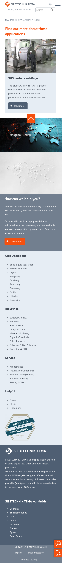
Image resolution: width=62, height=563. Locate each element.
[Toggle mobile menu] (58, 4)
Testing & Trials (18, 382)
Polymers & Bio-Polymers (23, 345)
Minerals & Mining (19, 333)
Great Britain (16, 536)
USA (12, 516)
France (13, 528)
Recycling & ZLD (18, 348)
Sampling (15, 276)
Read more (19, 105)
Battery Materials (18, 317)
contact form (16, 241)
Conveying (15, 299)
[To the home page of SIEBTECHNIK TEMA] (20, 3)
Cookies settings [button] (29, 559)
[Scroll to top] (31, 118)
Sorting (13, 292)
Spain (13, 532)
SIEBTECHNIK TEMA (13, 20)
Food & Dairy (16, 325)
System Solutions (19, 268)
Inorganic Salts (17, 329)
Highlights (15, 407)
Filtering (14, 295)
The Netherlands (18, 512)
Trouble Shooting (19, 378)
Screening (15, 288)
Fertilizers (15, 321)
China (13, 520)
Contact (13, 399)
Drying (13, 272)
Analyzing (15, 284)
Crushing (14, 280)
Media (13, 403)
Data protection (36, 552)
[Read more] (30, 41)
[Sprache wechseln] (50, 4)
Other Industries (18, 341)
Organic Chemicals (19, 337)
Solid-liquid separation (22, 264)
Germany (14, 508)
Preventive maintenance (22, 370)
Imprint (18, 552)
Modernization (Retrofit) (22, 374)
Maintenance (16, 366)
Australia (14, 524)
